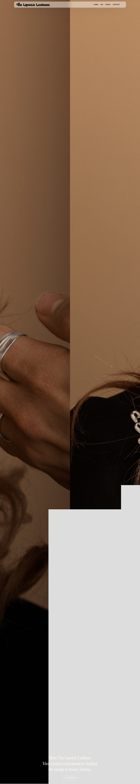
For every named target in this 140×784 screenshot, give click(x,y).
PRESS (107, 4)
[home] (33, 4)
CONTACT (116, 4)
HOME (96, 4)
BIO (101, 4)
